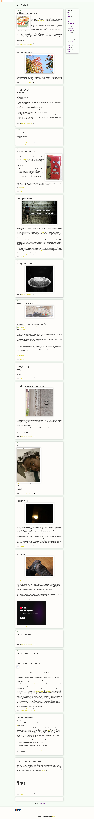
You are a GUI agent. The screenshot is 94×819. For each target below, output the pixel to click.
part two (26, 44)
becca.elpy (27, 483)
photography (22, 296)
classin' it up (22, 501)
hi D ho (20, 445)
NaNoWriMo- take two (27, 13)
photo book (22, 710)
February (71, 39)
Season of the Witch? (39, 724)
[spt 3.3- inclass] (29, 482)
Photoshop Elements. (39, 691)
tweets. (43, 770)
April (70, 36)
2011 (69, 21)
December (71, 23)
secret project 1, (49, 691)
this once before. (41, 20)
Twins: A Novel (29, 326)
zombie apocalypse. (25, 159)
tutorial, (34, 683)
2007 (69, 49)
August (71, 30)
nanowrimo (22, 44)
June (70, 34)
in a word (21, 794)
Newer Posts (20, 799)
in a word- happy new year (29, 761)
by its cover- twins (25, 303)
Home (39, 799)
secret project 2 (33, 710)
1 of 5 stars (23, 329)
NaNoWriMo (45, 18)
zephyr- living (23, 367)
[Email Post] (34, 43)
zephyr (24, 144)
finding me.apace (24, 199)
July (70, 32)
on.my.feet (21, 554)
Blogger (53, 816)
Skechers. (45, 592)
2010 (69, 43)
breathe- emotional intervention (31, 386)
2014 (69, 16)
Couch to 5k (41, 232)
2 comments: (29, 123)
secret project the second (28, 663)
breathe (21, 125)
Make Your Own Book (38, 668)
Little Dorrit (49, 730)
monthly (21, 144)
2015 (69, 14)
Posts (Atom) (42, 803)
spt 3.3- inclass (19, 483)
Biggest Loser (44, 250)
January (71, 41)
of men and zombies (26, 152)
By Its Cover (19, 323)
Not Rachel (21, 5)
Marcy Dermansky (37, 326)
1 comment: (28, 82)
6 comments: (29, 708)
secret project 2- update (27, 653)
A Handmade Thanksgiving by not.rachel (25, 668)
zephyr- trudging (24, 634)
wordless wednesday (29, 296)
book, (39, 683)
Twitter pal (19, 239)
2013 (69, 18)
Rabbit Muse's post (23, 580)
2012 (69, 19)
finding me (22, 256)
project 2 (30, 44)
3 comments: (29, 43)
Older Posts (59, 799)
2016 (69, 12)
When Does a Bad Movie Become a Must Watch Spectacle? (33, 750)
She (17, 725)
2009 (69, 45)
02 (69, 26)
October (20, 132)
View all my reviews (20, 355)
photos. (59, 78)
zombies (21, 191)
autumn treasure (24, 52)
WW (34, 296)
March (70, 37)
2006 (69, 51)
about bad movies (25, 718)
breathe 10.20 (23, 90)
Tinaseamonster (21, 187)
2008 (69, 47)
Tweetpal (18, 722)
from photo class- (24, 264)
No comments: (29, 142)
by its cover (22, 359)
